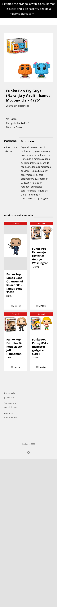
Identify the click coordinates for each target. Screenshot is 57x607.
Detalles (17, 305)
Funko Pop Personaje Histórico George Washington (40, 256)
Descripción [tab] (10, 140)
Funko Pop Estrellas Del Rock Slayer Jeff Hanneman (14, 347)
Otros (19, 127)
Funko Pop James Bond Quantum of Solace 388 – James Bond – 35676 (15, 283)
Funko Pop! (23, 123)
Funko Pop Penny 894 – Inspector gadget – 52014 (40, 347)
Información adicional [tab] (10, 149)
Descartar (41, 14)
